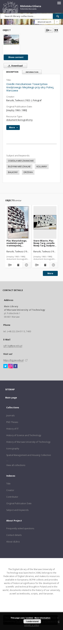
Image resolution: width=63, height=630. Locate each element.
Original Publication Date (18, 503)
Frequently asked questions (20, 528)
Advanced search (44, 22)
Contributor (12, 496)
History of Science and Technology (23, 435)
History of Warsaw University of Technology (28, 441)
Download (17, 65)
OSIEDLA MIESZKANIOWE (21, 160)
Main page (11, 397)
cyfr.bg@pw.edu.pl (12, 345)
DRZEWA (28, 172)
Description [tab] (12, 72)
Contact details (14, 535)
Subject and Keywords (17, 510)
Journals (10, 415)
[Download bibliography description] (9, 265)
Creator (10, 490)
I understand (32, 621)
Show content (15, 57)
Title (8, 483)
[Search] (58, 16)
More (50, 273)
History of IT (12, 428)
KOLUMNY (42, 166)
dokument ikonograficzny (19, 119)
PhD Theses (12, 422)
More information (42, 617)
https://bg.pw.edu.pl (13, 360)
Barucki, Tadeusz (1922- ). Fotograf (23, 100)
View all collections (15, 465)
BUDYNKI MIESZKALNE (19, 166)
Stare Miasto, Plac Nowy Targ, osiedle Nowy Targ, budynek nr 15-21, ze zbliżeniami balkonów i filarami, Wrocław (44, 243)
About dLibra (13, 541)
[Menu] (59, 3)
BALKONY (13, 172)
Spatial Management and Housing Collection (28, 455)
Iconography (12, 448)
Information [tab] (32, 72)
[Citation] (56, 30)
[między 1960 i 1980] (16, 110)
